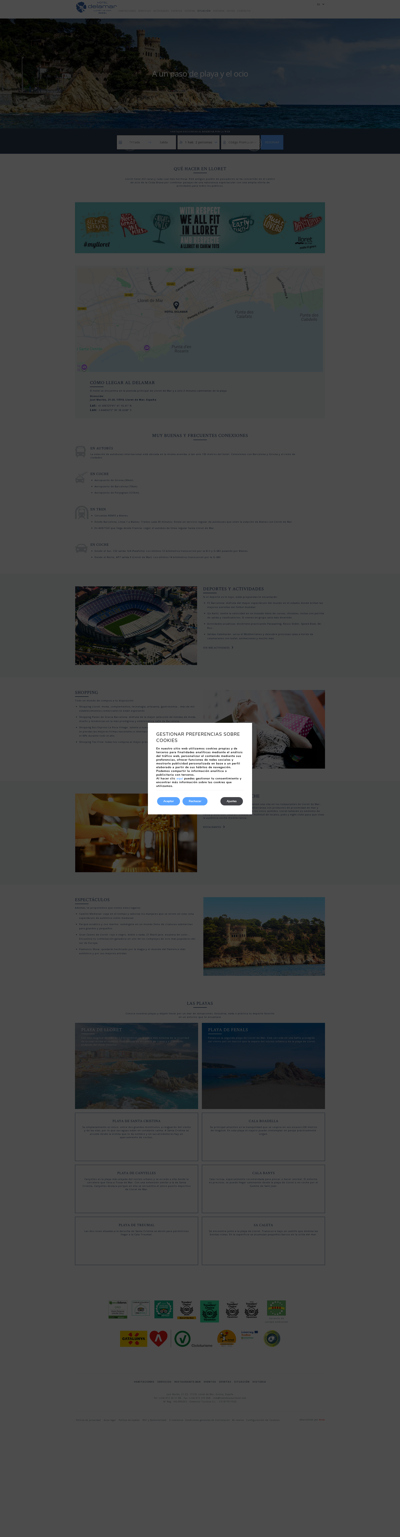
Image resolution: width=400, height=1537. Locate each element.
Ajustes (232, 801)
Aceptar (168, 801)
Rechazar (195, 801)
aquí (179, 778)
